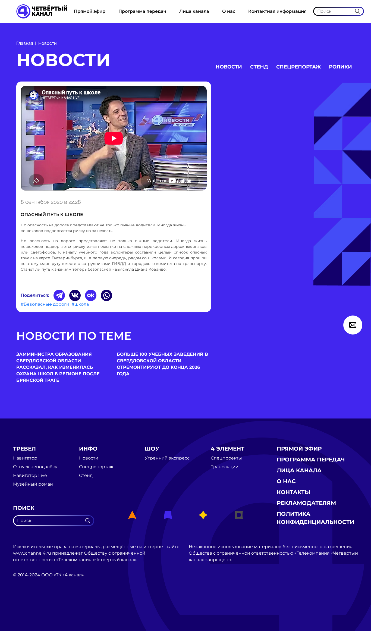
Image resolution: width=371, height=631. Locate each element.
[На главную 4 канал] (41, 11)
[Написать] (352, 325)
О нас (228, 11)
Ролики (340, 67)
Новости (47, 43)
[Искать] (357, 11)
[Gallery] (114, 139)
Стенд (259, 67)
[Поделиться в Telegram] (59, 295)
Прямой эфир (89, 11)
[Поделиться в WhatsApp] (106, 295)
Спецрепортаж (298, 67)
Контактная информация (277, 11)
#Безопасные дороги (45, 304)
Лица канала (194, 11)
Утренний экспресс (167, 458)
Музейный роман (33, 484)
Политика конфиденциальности (315, 518)
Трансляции (224, 467)
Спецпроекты (226, 458)
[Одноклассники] (90, 295)
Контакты (293, 492)
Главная (24, 43)
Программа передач (142, 11)
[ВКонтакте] (75, 295)
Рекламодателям (306, 503)
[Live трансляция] (25, 605)
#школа (80, 304)
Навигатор (25, 458)
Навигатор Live (30, 475)
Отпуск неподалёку (35, 467)
